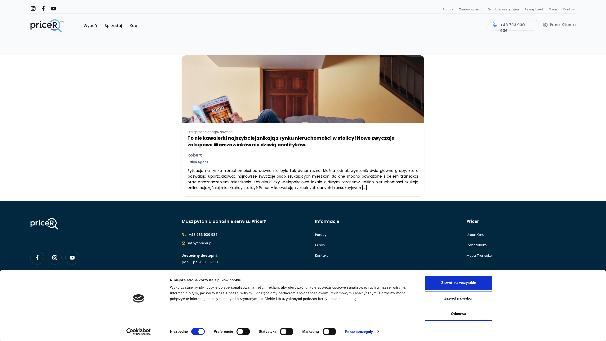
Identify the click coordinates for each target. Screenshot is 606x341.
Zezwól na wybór (458, 298)
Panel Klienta (563, 24)
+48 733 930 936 (512, 26)
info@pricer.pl (200, 243)
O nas (553, 9)
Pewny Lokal (534, 9)
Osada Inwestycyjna (503, 9)
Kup (133, 25)
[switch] (243, 331)
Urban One (475, 234)
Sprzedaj (113, 25)
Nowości (226, 132)
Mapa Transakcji (480, 255)
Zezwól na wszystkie (458, 283)
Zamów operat (470, 9)
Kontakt (569, 9)
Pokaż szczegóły (359, 332)
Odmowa (458, 314)
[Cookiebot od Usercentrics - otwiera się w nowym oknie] (138, 331)
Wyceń (90, 25)
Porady (448, 9)
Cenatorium (477, 245)
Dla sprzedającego (202, 132)
